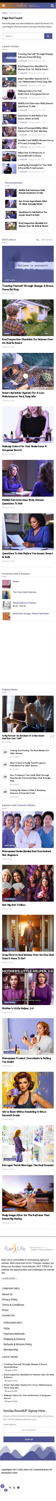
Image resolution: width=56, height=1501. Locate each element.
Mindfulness (9, 280)
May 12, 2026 (8, 962)
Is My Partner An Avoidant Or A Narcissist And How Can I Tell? (23, 737)
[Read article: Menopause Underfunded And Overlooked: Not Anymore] (28, 829)
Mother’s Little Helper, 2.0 (17, 1008)
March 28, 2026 (9, 1119)
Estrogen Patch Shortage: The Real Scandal (27, 1165)
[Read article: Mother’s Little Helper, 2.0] (28, 986)
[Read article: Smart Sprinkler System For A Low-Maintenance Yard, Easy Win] (9, 82)
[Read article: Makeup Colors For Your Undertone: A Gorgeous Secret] (9, 94)
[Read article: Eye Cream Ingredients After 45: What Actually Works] (11, 204)
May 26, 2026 (8, 909)
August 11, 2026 (35, 147)
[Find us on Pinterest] (18, 1487)
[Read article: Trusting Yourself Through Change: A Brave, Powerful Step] (9, 57)
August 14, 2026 (35, 122)
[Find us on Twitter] (14, 1487)
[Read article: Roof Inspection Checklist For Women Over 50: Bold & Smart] (9, 70)
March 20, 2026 (9, 1169)
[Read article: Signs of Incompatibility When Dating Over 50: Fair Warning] (9, 132)
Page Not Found (15, 13)
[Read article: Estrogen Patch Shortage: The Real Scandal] (28, 1143)
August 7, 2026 (35, 172)
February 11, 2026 (10, 1223)
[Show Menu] (3, 5)
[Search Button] (52, 5)
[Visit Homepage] (27, 5)
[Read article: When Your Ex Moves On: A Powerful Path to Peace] (9, 156)
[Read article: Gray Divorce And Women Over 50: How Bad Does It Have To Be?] (28, 933)
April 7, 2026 (8, 1066)
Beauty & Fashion (11, 440)
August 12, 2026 (35, 135)
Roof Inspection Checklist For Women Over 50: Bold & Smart (33, 224)
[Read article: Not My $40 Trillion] (28, 883)
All (37, 240)
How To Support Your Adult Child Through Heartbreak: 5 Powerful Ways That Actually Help (30, 778)
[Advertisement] (28, 654)
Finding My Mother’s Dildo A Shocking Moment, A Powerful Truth (27, 791)
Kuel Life (23, 61)
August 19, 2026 (35, 98)
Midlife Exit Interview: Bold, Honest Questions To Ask (32, 191)
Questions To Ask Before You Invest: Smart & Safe (33, 213)
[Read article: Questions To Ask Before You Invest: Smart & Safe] (9, 119)
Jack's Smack (47, 240)
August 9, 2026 (35, 159)
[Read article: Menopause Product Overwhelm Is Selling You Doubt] (28, 1036)
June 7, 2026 (8, 859)
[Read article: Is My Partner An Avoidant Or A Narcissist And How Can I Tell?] (28, 714)
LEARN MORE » (9, 1278)
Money (7, 547)
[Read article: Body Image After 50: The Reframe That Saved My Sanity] (28, 1193)
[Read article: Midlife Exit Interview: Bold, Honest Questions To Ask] (9, 107)
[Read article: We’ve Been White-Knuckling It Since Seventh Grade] (28, 1090)
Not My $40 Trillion (13, 904)
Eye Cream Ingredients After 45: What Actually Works (33, 202)
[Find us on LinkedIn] (10, 1487)
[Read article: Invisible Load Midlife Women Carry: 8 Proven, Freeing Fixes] (9, 144)
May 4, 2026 (8, 1012)
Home (4, 13)
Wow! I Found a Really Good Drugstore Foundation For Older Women (28, 764)
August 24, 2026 (35, 61)
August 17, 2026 (35, 110)
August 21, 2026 (35, 73)
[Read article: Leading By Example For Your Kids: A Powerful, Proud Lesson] (9, 168)
